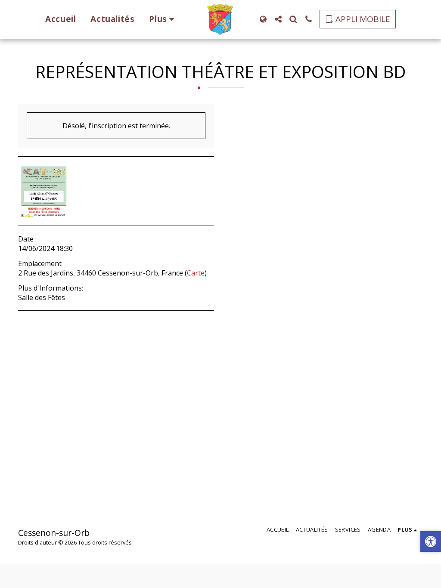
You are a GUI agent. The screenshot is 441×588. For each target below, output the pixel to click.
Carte (196, 273)
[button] (278, 19)
